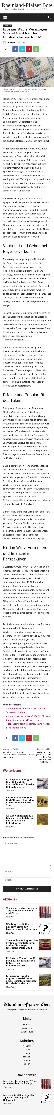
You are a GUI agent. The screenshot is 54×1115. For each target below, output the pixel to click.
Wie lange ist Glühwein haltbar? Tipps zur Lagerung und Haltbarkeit (21, 927)
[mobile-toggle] (5, 17)
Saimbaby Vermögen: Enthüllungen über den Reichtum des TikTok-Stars (20, 801)
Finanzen (8, 26)
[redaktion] (5, 42)
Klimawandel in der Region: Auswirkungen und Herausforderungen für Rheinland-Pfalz (21, 980)
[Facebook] (15, 49)
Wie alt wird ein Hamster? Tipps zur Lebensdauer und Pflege (21, 911)
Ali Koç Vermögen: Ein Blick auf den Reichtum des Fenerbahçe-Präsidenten (20, 819)
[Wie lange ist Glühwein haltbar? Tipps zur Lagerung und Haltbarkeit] (45, 928)
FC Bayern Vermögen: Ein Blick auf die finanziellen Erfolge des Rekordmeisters (20, 783)
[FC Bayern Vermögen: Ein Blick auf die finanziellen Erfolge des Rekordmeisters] (42, 783)
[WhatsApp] (36, 49)
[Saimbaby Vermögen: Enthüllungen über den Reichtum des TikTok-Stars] (42, 801)
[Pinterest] (29, 49)
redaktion (11, 42)
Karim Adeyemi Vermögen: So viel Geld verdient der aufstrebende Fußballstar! (40, 757)
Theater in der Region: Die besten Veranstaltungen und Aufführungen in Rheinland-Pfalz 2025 (22, 944)
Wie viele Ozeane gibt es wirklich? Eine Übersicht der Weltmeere (14, 754)
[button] (50, 17)
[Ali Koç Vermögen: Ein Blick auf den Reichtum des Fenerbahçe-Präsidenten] (42, 819)
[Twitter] (22, 49)
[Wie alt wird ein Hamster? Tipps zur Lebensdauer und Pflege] (45, 912)
